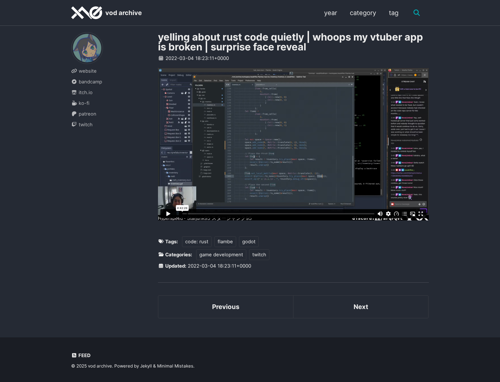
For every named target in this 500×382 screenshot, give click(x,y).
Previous (225, 306)
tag (393, 13)
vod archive (123, 13)
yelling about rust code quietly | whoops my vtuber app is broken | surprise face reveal (290, 42)
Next (361, 306)
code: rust (196, 241)
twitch (259, 254)
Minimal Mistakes (175, 366)
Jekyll (146, 366)
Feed (84, 355)
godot (248, 241)
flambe (225, 241)
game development (221, 254)
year (330, 13)
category (363, 13)
